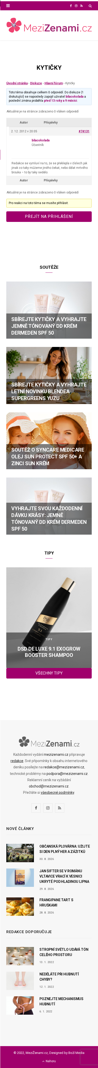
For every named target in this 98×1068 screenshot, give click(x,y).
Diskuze (36, 83)
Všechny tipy (49, 673)
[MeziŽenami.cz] (49, 25)
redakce (17, 761)
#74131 (84, 131)
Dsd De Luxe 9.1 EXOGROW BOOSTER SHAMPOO (49, 652)
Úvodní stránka (17, 83)
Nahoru (50, 1061)
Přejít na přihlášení (49, 216)
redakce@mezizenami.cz (63, 767)
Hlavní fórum (53, 83)
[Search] (90, 6)
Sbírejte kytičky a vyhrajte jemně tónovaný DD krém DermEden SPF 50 (48, 326)
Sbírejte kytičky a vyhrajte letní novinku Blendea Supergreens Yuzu (48, 391)
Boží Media (76, 1053)
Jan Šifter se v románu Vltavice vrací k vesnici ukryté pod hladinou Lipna (64, 876)
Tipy (49, 639)
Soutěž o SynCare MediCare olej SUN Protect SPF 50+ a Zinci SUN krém (47, 456)
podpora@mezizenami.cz (67, 774)
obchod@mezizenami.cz (49, 786)
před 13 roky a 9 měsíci (60, 100)
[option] (49, 617)
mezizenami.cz (56, 755)
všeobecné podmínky (57, 792)
